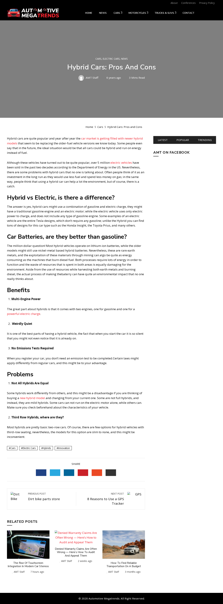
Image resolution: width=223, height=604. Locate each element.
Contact (188, 13)
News (103, 13)
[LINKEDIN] (69, 472)
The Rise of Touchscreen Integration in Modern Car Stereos (28, 564)
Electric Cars (111, 59)
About (174, 3)
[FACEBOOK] (41, 472)
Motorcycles (137, 13)
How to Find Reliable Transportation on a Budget (123, 564)
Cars (117, 13)
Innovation (64, 448)
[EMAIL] (111, 472)
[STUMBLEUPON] (97, 472)
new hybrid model (33, 398)
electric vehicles (121, 163)
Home (88, 13)
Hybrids (47, 448)
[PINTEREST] (83, 472)
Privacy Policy (207, 3)
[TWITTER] (55, 472)
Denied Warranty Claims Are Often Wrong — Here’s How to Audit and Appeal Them (76, 552)
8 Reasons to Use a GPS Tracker (105, 499)
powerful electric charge (23, 314)
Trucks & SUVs (164, 13)
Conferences (188, 3)
